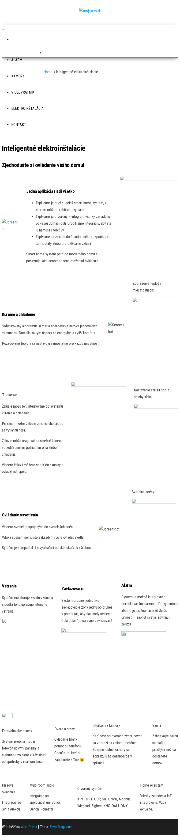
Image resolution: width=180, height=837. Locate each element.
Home (48, 72)
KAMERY (17, 76)
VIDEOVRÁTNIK (22, 92)
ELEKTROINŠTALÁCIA (27, 108)
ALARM (16, 60)
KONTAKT (18, 124)
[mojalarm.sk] (16, 40)
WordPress (29, 827)
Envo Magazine (61, 827)
